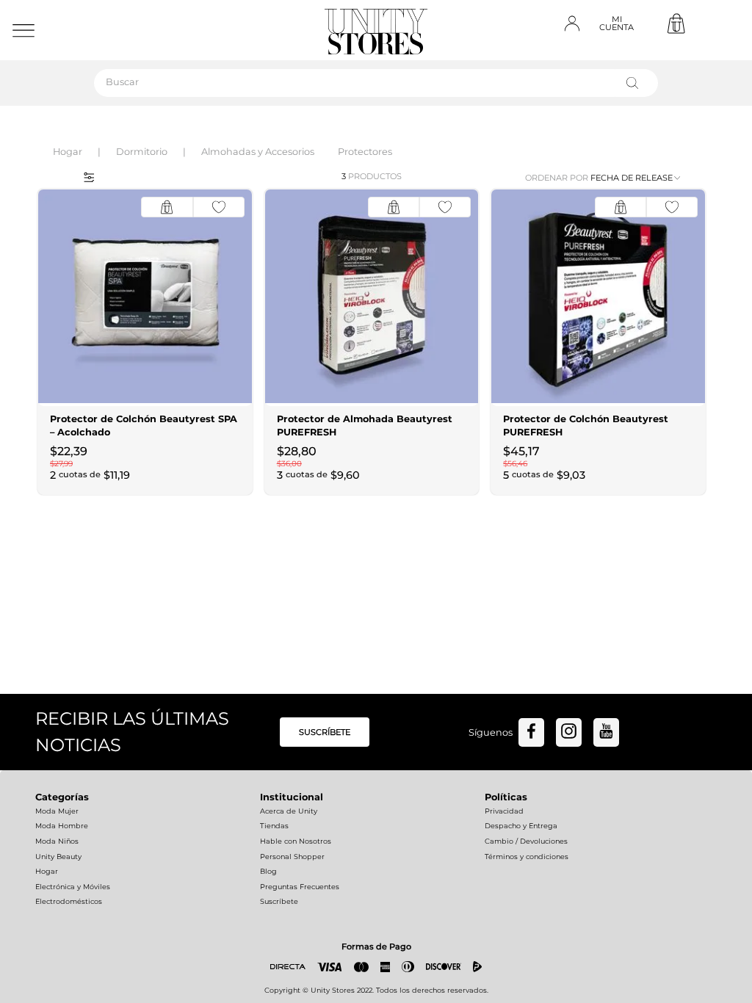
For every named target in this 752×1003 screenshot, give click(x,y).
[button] (84, 176)
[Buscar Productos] (635, 83)
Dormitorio (141, 151)
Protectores (365, 151)
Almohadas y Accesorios (257, 151)
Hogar (67, 151)
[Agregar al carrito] (166, 207)
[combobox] (376, 83)
